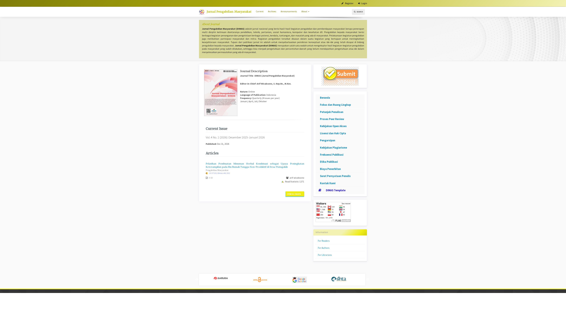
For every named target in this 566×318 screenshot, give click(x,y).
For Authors (323, 247)
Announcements (289, 11)
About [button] (304, 11)
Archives (272, 11)
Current (260, 11)
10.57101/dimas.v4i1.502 (219, 173)
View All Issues (294, 194)
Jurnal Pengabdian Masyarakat (229, 11)
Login (364, 3)
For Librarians (325, 255)
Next (367, 279)
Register (349, 3)
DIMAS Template (335, 190)
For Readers (324, 240)
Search (359, 12)
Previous (196, 279)
